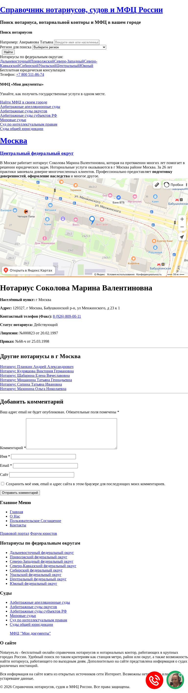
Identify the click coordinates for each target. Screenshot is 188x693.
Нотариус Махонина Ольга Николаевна (33, 389)
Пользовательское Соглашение (35, 521)
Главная (16, 512)
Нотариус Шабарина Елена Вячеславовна (35, 375)
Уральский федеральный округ (35, 575)
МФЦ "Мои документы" (30, 633)
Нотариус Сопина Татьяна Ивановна (31, 384)
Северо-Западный (69, 61)
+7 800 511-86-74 (30, 74)
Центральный (68, 66)
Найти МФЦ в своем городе (23, 102)
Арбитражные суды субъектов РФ (28, 115)
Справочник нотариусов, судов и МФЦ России (81, 9)
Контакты (18, 525)
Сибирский (29, 66)
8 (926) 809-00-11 (67, 316)
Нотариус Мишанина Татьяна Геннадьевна (36, 380)
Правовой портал (14, 533)
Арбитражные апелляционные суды (30, 107)
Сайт (4, 474)
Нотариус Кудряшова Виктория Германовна (37, 371)
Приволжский (42, 61)
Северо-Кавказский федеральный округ (43, 566)
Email (6, 465)
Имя (5, 456)
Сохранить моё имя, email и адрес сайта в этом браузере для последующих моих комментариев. (85, 484)
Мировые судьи (13, 120)
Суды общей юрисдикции (21, 129)
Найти (8, 52)
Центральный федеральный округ (37, 153)
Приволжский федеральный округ (38, 557)
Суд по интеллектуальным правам (28, 124)
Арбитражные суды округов (23, 111)
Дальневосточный (15, 61)
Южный (86, 66)
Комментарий (13, 448)
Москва (13, 140)
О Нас (15, 516)
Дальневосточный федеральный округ (42, 552)
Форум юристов (43, 533)
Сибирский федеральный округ (36, 570)
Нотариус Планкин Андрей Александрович (36, 367)
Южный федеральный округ (33, 583)
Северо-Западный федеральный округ (41, 561)
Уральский (48, 66)
